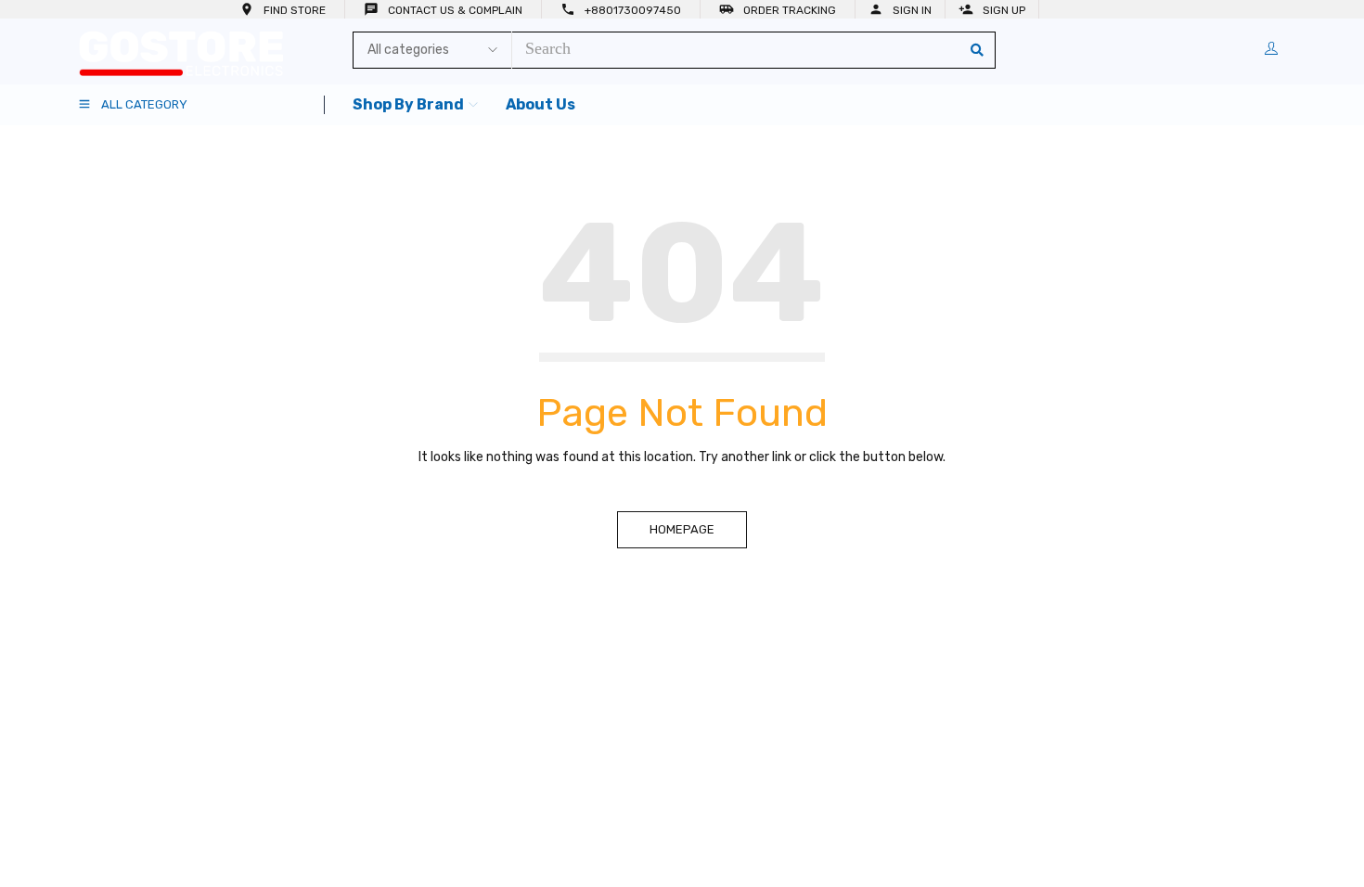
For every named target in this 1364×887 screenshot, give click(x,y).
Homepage (682, 529)
